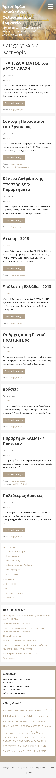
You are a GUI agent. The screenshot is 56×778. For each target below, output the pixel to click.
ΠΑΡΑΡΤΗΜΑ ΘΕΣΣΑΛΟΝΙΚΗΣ (37, 738)
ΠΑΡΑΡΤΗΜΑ (21, 738)
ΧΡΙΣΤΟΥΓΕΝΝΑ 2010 (33, 751)
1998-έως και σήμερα (21, 167)
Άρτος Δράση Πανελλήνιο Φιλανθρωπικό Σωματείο (16, 14)
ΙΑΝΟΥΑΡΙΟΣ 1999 (14, 726)
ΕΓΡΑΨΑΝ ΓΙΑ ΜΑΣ (18, 716)
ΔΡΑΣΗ (46, 710)
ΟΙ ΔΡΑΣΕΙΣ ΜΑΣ (10, 574)
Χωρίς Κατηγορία (18, 109)
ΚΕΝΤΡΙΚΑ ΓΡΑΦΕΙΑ (23, 733)
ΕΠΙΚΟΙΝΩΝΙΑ (9, 597)
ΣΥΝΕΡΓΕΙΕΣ (8, 579)
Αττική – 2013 (16, 238)
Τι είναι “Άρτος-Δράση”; (17, 551)
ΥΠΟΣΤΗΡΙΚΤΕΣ (10, 584)
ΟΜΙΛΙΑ (14, 738)
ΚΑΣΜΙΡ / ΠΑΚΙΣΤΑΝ (20, 484)
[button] (51, 5)
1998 (4, 711)
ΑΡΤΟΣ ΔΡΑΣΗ (10, 547)
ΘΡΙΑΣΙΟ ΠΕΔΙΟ (39, 722)
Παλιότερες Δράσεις (23, 495)
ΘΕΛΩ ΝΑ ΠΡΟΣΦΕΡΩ (13, 593)
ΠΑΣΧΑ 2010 (39, 741)
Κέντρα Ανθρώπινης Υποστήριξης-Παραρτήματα (23, 184)
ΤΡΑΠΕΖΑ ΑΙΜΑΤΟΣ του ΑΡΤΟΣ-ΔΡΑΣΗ (25, 66)
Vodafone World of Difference (16, 623)
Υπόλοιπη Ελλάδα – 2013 (27, 286)
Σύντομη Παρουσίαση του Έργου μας (24, 123)
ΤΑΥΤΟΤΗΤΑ (14, 752)
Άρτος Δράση (9, 658)
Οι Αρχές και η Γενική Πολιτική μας (24, 337)
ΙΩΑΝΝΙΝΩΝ (48, 727)
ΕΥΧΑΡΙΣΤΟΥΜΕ (12, 721)
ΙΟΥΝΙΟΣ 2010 (34, 726)
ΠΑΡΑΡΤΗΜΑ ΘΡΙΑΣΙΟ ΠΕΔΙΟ (18, 741)
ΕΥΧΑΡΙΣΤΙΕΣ (45, 717)
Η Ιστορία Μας (13, 560)
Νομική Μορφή (13, 569)
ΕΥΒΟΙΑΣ (38, 717)
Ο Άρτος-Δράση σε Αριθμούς (19, 565)
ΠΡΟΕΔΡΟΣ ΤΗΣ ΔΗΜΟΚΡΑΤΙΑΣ (19, 746)
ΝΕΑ (5, 588)
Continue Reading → (14, 103)
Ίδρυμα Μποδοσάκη (12, 636)
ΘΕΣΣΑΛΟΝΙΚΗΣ (28, 722)
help (24, 711)
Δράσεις (11, 389)
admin (7, 80)
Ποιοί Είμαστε (12, 556)
